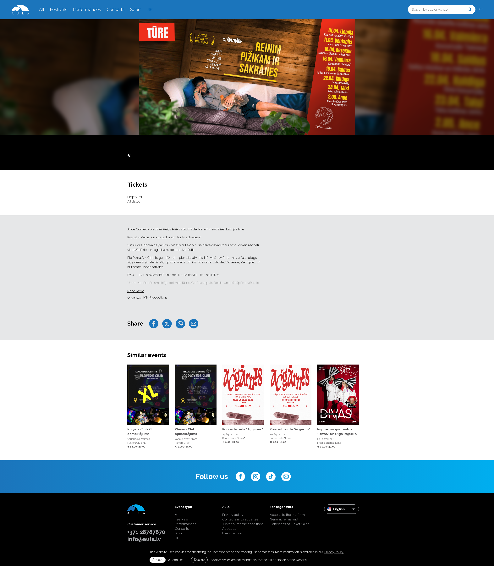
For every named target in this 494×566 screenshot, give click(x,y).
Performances (87, 9)
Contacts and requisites (240, 519)
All (41, 9)
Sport (135, 9)
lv (480, 9)
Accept (157, 560)
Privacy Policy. (334, 552)
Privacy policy (232, 515)
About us (229, 528)
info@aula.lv (144, 539)
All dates (133, 201)
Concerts (115, 9)
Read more (135, 291)
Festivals (58, 9)
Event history (232, 533)
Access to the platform (287, 515)
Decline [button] (199, 560)
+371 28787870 (146, 532)
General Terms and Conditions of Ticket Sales (289, 521)
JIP (149, 9)
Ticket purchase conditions (242, 524)
